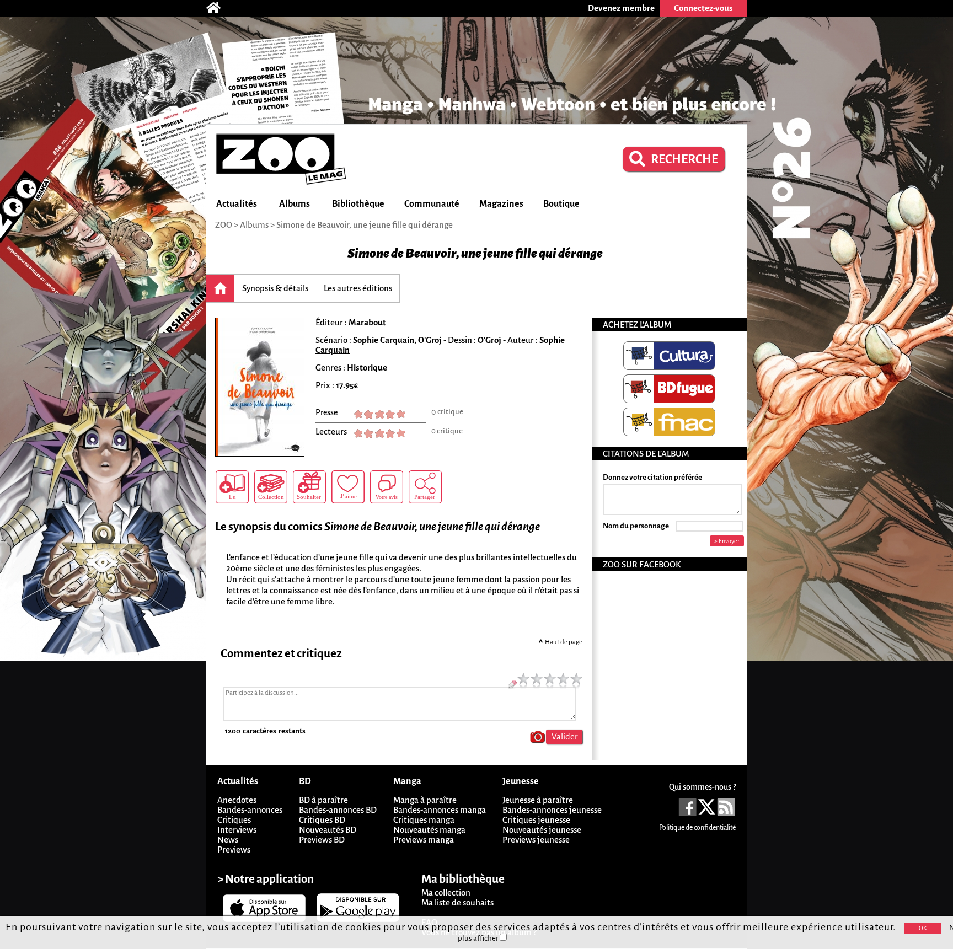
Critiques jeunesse (536, 819)
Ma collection (445, 892)
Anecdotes (236, 800)
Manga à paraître (425, 800)
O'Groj (430, 340)
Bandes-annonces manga (439, 809)
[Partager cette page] (425, 486)
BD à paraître (323, 800)
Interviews (236, 829)
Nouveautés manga (429, 829)
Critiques (234, 819)
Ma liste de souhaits (457, 902)
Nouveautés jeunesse (541, 829)
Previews (233, 849)
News (227, 839)
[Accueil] (219, 8)
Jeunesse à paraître (537, 800)
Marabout (367, 322)
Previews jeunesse (536, 839)
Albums (294, 204)
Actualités (236, 204)
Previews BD (322, 839)
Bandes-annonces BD (338, 809)
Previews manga (423, 839)
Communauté (431, 204)
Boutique (561, 204)
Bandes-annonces (249, 809)
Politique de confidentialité (697, 828)
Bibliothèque (358, 204)
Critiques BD (322, 819)
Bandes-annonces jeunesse (552, 809)
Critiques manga (423, 819)
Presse (326, 412)
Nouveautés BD (327, 829)
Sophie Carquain (383, 340)
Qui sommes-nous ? (702, 786)
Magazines (501, 204)
